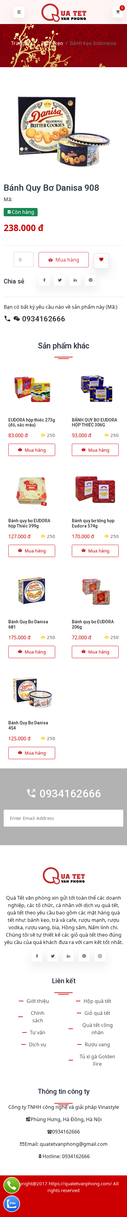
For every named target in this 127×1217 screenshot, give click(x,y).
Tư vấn (37, 1032)
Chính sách (37, 1017)
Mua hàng (35, 450)
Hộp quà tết (97, 1001)
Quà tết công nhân (97, 1029)
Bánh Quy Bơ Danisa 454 (28, 725)
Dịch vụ (37, 1044)
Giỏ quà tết (97, 1013)
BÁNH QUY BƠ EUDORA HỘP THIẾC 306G (94, 422)
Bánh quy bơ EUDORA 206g (93, 624)
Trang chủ (23, 43)
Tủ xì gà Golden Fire (97, 1060)
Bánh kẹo (52, 43)
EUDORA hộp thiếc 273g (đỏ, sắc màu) (31, 422)
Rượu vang (97, 1044)
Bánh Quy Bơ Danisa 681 (28, 624)
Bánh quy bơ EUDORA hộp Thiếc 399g (29, 523)
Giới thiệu (38, 1001)
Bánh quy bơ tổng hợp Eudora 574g (93, 523)
